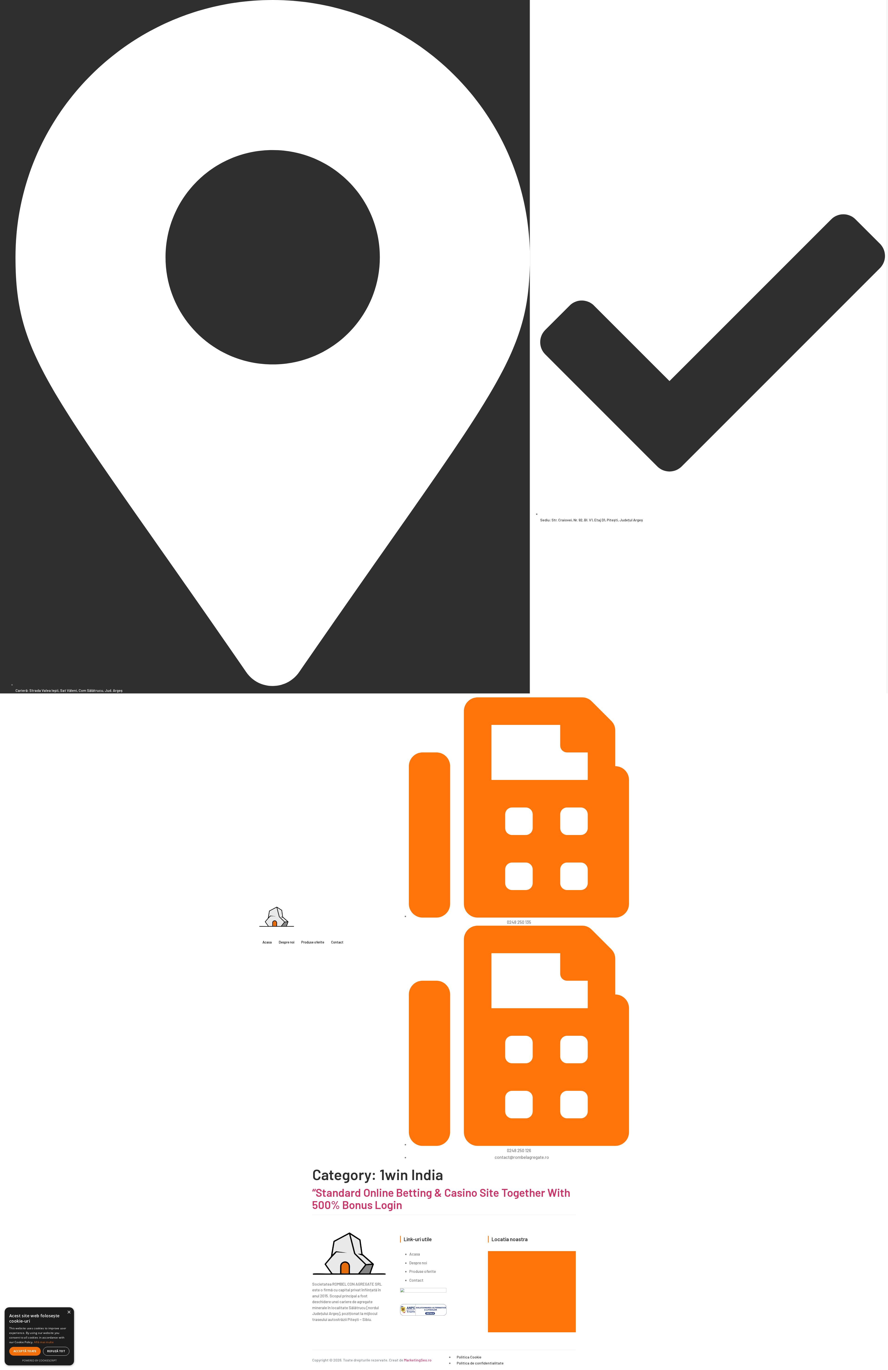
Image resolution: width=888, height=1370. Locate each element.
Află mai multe (44, 1342)
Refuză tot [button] (56, 1351)
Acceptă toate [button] (25, 1351)
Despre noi (286, 942)
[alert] (39, 1336)
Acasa (267, 942)
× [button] (69, 1312)
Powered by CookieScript (39, 1360)
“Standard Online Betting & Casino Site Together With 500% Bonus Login (441, 1198)
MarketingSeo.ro (418, 1360)
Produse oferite (312, 942)
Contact (337, 942)
